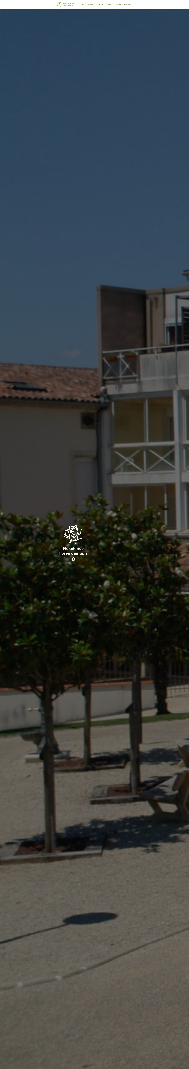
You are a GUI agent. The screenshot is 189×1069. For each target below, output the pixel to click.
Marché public (127, 4)
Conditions (118, 4)
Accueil (84, 4)
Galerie (109, 4)
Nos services (99, 4)
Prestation (91, 4)
